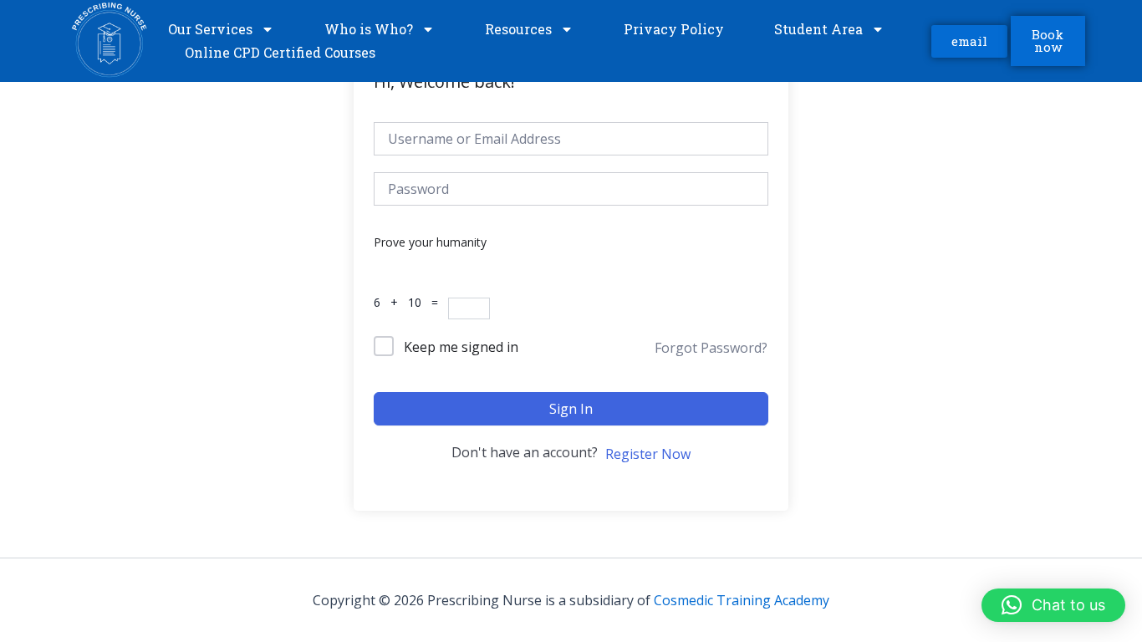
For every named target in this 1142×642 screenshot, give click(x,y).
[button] (1053, 605)
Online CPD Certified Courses (280, 52)
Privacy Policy (674, 29)
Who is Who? (368, 29)
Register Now (648, 454)
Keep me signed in (461, 347)
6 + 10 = (411, 302)
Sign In (571, 409)
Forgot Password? (711, 348)
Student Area (818, 29)
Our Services (210, 29)
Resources (518, 29)
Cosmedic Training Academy (741, 600)
